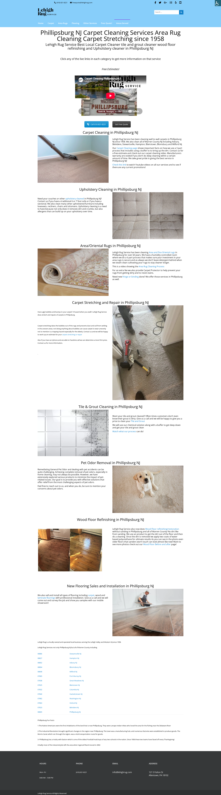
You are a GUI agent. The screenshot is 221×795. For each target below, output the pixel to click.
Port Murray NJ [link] (75, 676)
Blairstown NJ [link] (75, 685)
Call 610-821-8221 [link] (98, 124)
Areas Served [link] (122, 23)
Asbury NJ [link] (73, 663)
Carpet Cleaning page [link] (127, 148)
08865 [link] (40, 712)
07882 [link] (40, 698)
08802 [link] (40, 663)
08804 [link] (40, 667)
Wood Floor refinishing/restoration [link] (162, 529)
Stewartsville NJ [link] (75, 654)
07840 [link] (40, 694)
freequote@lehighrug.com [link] (82, 2)
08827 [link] (40, 658)
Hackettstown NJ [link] (76, 694)
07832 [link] (40, 689)
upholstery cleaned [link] (74, 198)
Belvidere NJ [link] (74, 707)
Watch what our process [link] (124, 431)
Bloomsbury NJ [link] (75, 667)
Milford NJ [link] (73, 671)
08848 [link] (40, 671)
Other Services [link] (90, 23)
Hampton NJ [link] (74, 658)
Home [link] (40, 23)
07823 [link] (40, 707)
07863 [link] (40, 703)
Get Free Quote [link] (121, 124)
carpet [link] (91, 595)
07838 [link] (40, 680)
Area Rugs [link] (63, 23)
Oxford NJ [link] (73, 703)
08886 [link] (40, 654)
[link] (218, 3)
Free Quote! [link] (106, 23)
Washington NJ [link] (75, 698)
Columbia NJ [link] (74, 689)
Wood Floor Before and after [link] (157, 544)
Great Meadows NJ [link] (77, 680)
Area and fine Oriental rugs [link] (162, 252)
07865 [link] (40, 676)
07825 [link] (40, 685)
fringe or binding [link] (131, 276)
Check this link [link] (119, 164)
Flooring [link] (75, 23)
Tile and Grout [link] (138, 421)
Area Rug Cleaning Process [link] (151, 266)
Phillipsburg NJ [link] (75, 712)
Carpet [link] (51, 23)
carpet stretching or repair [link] (72, 334)
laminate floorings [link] (46, 597)
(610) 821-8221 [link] (62, 2)
